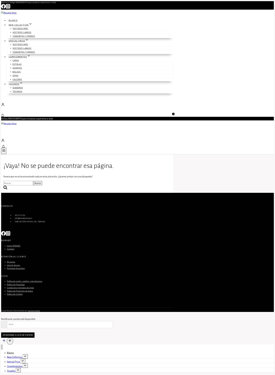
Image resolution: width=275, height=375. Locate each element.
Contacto (10, 249)
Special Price (13, 362)
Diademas (18, 87)
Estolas (17, 64)
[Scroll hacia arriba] (4, 341)
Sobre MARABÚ (13, 246)
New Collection (14, 357)
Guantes (17, 68)
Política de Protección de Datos (20, 291)
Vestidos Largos (22, 32)
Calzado (17, 79)
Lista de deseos (13, 265)
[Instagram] (8, 8)
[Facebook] (3, 8)
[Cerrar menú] (1, 347)
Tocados (17, 91)
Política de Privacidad (15, 285)
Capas (16, 60)
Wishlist (8, 112)
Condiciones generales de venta (20, 288)
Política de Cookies (15, 294)
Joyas (15, 75)
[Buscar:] (18, 183)
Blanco (13, 20)
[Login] (87, 105)
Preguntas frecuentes (16, 268)
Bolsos (17, 72)
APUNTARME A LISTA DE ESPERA (18, 335)
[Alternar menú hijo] (25, 356)
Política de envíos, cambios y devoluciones (24, 281)
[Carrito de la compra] (87, 146)
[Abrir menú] (3, 151)
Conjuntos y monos (24, 36)
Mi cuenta (11, 262)
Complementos (14, 366)
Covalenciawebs (34, 310)
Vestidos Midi (20, 28)
